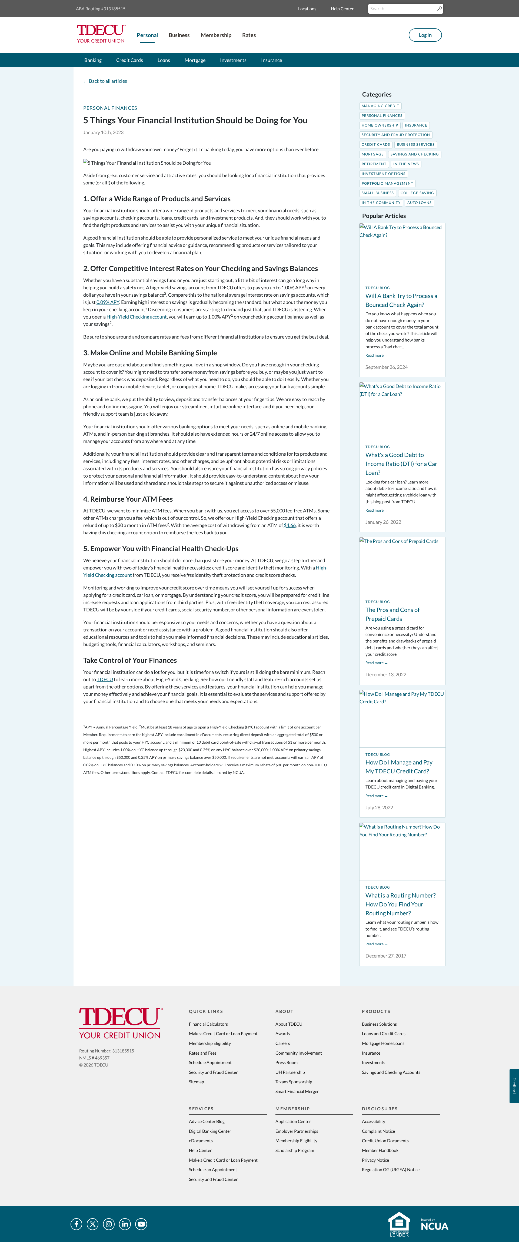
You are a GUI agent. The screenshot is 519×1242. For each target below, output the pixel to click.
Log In (425, 35)
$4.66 (290, 525)
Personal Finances (110, 108)
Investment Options (383, 174)
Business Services (416, 145)
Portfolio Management (387, 183)
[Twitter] (93, 1224)
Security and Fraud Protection (396, 135)
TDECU (105, 679)
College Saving (417, 193)
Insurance (416, 125)
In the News (406, 164)
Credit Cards (376, 145)
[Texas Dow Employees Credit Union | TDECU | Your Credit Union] (101, 41)
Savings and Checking (415, 154)
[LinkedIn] (125, 1224)
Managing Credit (380, 106)
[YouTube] (141, 1224)
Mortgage (373, 154)
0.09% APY (108, 302)
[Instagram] (109, 1224)
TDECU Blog (377, 288)
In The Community (381, 203)
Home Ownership (380, 125)
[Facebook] (76, 1224)
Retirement (374, 164)
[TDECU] (121, 1023)
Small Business (378, 193)
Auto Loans (419, 203)
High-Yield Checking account (137, 317)
